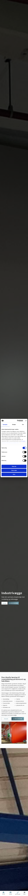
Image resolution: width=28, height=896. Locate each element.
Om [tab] (23, 424)
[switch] (24, 452)
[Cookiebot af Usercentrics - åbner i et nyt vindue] (17, 421)
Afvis (14, 474)
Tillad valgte (14, 470)
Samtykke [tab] (5, 424)
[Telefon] (17, 893)
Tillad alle (14, 466)
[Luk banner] (25, 420)
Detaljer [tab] (14, 424)
